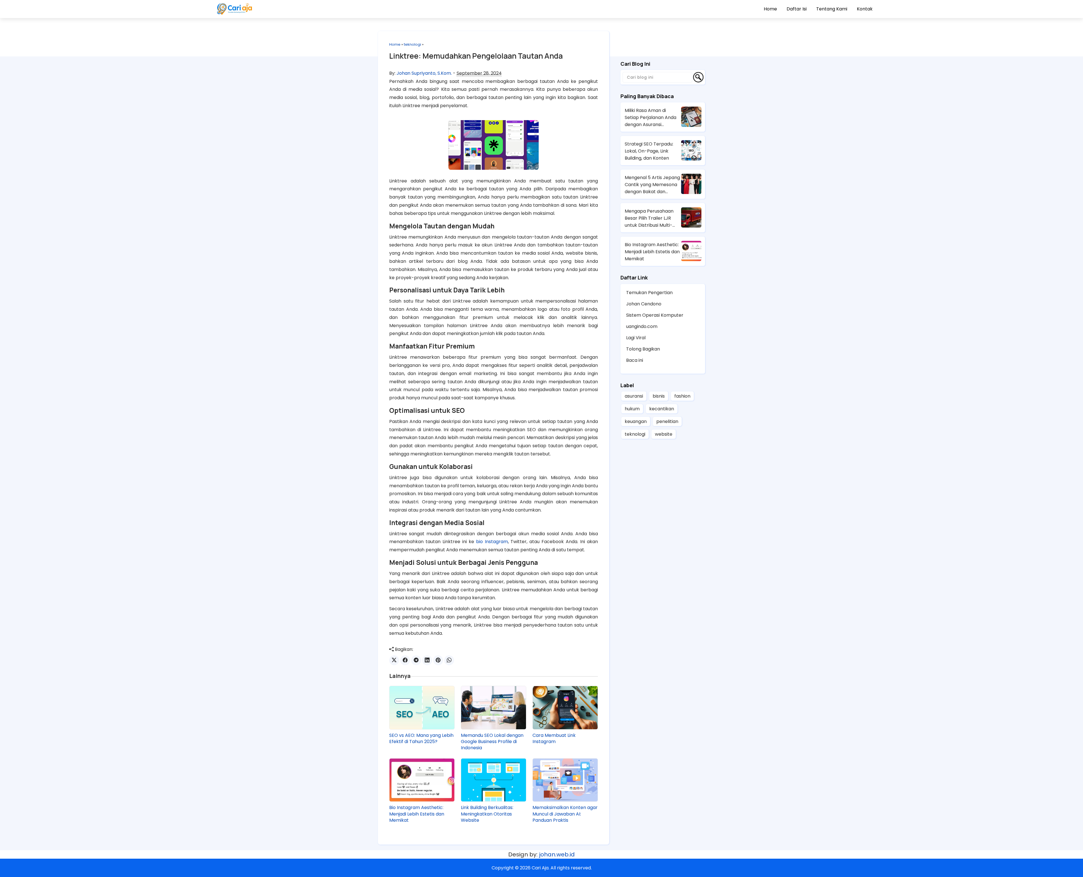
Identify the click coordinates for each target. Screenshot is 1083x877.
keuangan (636, 421)
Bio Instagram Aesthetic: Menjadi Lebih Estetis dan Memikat (416, 814)
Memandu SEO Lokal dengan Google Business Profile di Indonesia (492, 741)
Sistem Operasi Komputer (654, 315)
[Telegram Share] (416, 660)
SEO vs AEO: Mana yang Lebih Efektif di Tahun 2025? (421, 738)
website (663, 434)
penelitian (667, 421)
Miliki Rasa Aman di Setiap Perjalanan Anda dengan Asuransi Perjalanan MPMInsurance (650, 117)
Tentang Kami (831, 9)
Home (770, 9)
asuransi (634, 396)
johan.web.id (557, 854)
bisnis (659, 396)
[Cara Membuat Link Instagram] (565, 707)
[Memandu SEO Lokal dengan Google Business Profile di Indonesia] (493, 707)
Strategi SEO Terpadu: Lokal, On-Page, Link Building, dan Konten (649, 151)
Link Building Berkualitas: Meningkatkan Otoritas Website (487, 814)
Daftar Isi (797, 9)
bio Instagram (492, 541)
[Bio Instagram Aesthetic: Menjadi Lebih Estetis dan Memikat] (422, 780)
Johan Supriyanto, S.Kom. (424, 73)
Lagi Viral (636, 337)
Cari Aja (540, 868)
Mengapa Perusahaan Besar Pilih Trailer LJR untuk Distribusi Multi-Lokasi (649, 218)
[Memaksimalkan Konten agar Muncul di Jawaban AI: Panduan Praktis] (565, 780)
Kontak (865, 9)
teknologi (412, 44)
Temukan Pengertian (649, 292)
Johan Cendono (643, 304)
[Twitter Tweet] (394, 660)
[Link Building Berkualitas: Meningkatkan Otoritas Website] (493, 780)
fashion (682, 396)
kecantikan (661, 409)
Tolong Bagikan (643, 349)
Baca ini (634, 360)
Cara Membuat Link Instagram (554, 738)
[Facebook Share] (405, 660)
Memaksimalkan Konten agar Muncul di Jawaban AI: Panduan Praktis (565, 814)
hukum (632, 409)
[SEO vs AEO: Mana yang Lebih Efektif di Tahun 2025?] (422, 707)
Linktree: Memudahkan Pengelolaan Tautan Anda (476, 56)
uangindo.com (641, 326)
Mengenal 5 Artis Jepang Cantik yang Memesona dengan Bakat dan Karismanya (652, 184)
